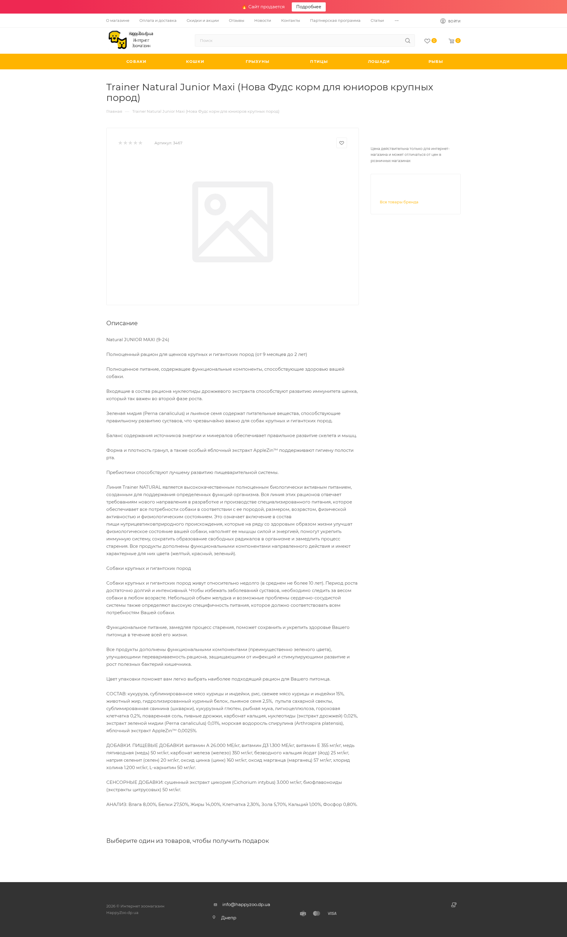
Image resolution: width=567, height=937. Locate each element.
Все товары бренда (399, 201)
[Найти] (407, 40)
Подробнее (308, 6)
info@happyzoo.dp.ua (246, 904)
